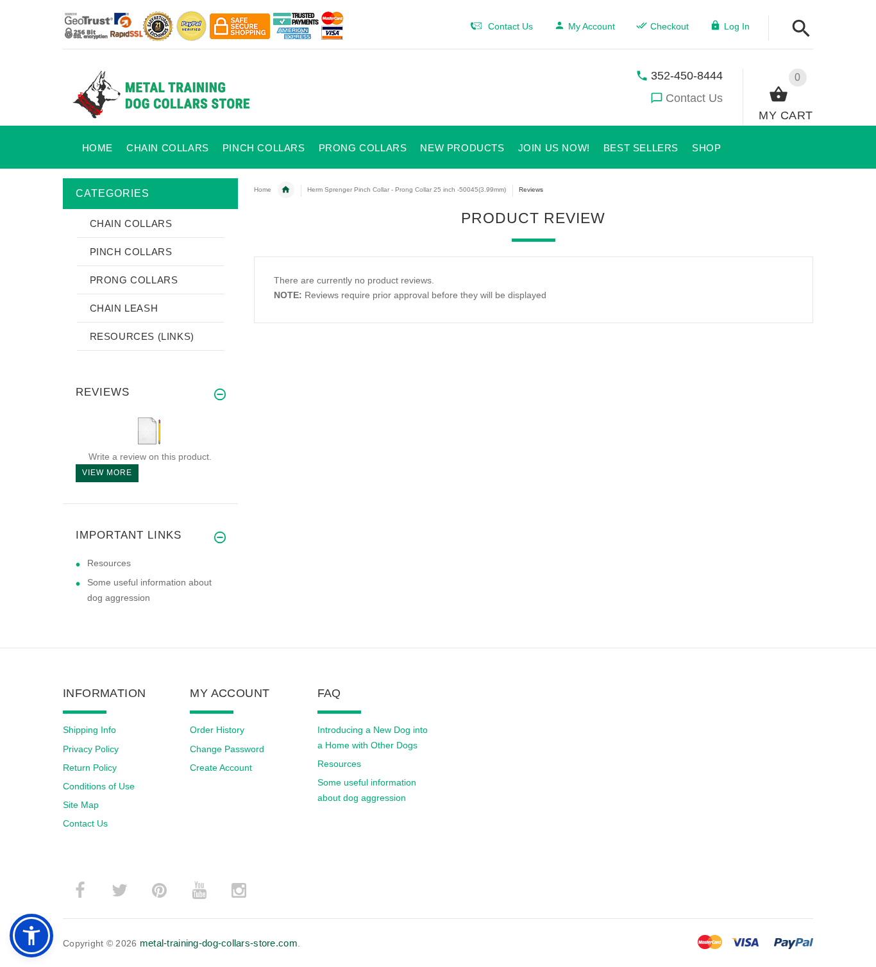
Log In (737, 26)
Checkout (669, 26)
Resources (109, 563)
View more (107, 472)
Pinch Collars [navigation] (286, 189)
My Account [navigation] (591, 26)
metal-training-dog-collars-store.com (219, 943)
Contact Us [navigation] (510, 26)
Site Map (81, 805)
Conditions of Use (99, 786)
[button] (797, 29)
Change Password (227, 749)
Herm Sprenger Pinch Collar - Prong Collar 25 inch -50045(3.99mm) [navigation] (406, 189)
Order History (217, 730)
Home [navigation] (262, 189)
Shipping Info (89, 730)
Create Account (221, 767)
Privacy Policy (91, 749)
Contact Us (694, 98)
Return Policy (90, 767)
